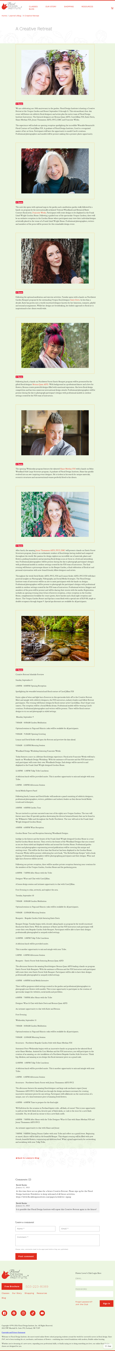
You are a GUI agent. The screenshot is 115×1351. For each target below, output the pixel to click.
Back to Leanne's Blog (28, 1158)
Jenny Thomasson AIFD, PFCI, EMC (50, 550)
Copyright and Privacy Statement (13, 1332)
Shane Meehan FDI (68, 469)
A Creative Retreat (31, 16)
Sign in (106, 1303)
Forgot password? (83, 1302)
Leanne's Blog (15, 16)
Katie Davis (75, 300)
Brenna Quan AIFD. (41, 384)
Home (4, 16)
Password (81, 1289)
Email (78, 1278)
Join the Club (81, 1304)
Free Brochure (12, 1286)
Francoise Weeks (39, 212)
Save (20, 104)
